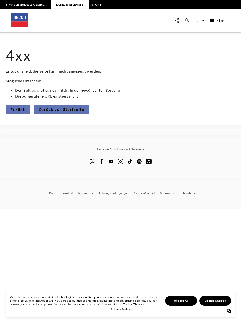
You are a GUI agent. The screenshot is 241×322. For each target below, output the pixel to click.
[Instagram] (120, 161)
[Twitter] (92, 161)
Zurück (17, 109)
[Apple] (148, 161)
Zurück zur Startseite (61, 109)
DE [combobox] (198, 20)
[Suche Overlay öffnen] (187, 20)
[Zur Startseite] (65, 25)
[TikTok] (130, 161)
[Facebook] (101, 161)
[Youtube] (111, 161)
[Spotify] (139, 161)
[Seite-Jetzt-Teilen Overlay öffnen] (176, 20)
